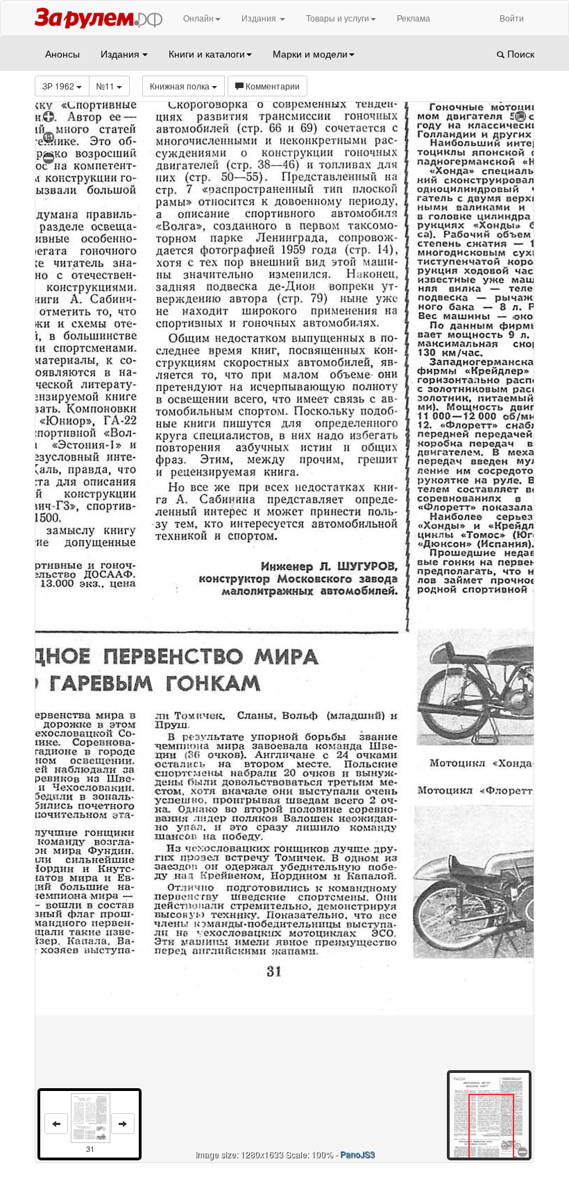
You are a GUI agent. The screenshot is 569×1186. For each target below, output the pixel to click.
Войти (512, 18)
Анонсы (62, 53)
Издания (259, 18)
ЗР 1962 (59, 86)
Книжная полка (181, 86)
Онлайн (198, 18)
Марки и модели (310, 53)
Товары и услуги (337, 18)
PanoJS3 (357, 1154)
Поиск (519, 53)
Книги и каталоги (207, 53)
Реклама (413, 18)
